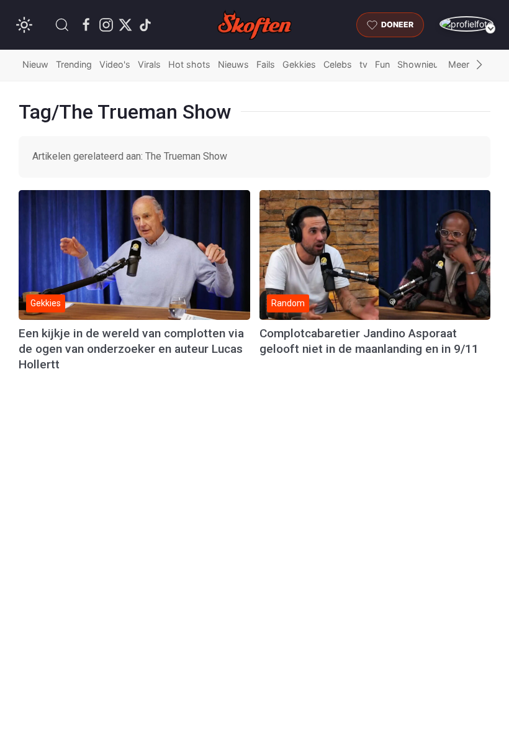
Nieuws (233, 64)
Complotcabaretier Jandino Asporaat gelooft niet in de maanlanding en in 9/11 (369, 341)
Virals (149, 64)
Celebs (337, 64)
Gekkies (299, 64)
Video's (114, 64)
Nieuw (35, 64)
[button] (62, 24)
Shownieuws (424, 64)
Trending (74, 64)
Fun (382, 64)
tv (363, 64)
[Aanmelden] (466, 24)
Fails (265, 64)
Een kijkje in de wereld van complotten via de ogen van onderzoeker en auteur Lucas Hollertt (131, 348)
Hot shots (189, 64)
